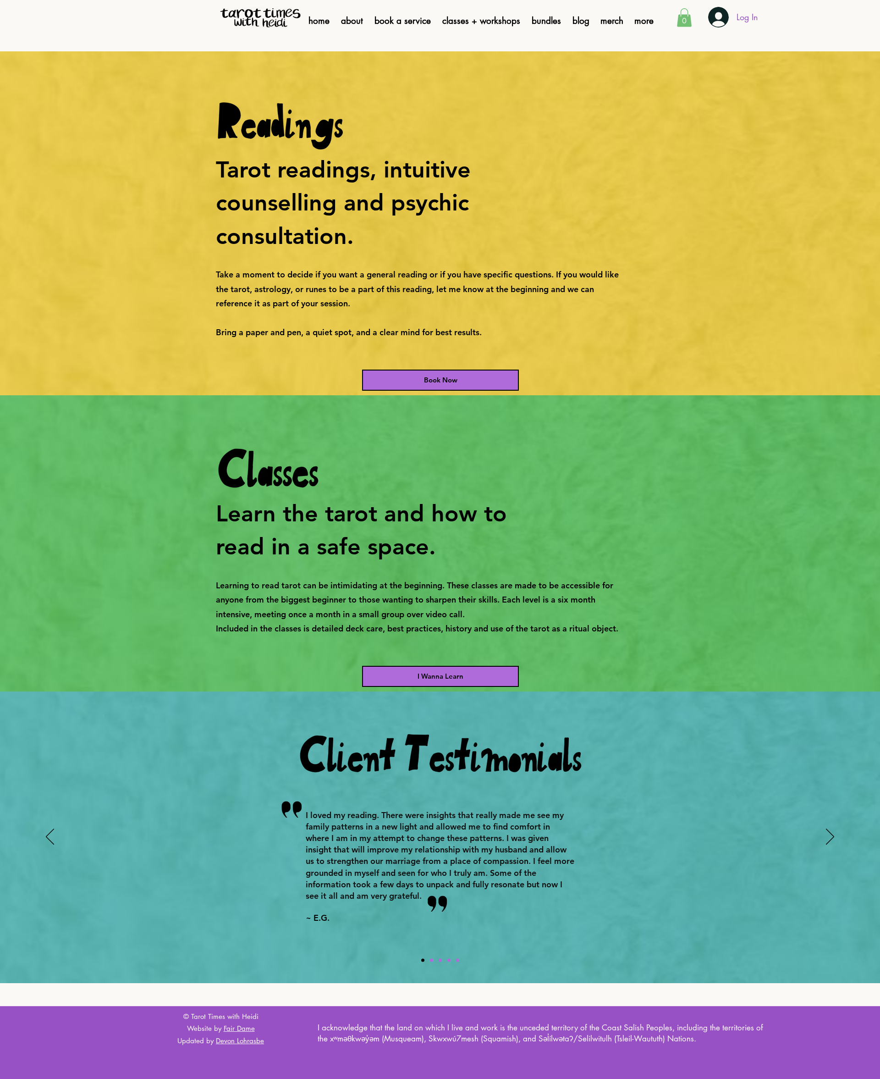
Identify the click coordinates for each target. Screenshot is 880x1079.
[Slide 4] (449, 960)
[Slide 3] (440, 960)
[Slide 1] (422, 960)
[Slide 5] (457, 960)
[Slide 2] (431, 960)
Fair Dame (239, 1028)
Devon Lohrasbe (240, 1040)
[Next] (830, 837)
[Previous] (50, 837)
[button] (644, 21)
